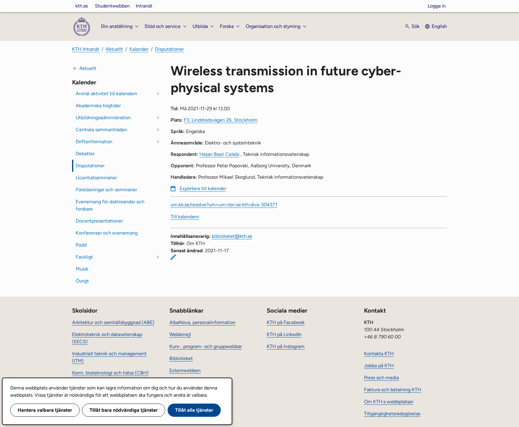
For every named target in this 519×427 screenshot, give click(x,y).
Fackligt (84, 257)
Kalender (138, 49)
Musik (82, 269)
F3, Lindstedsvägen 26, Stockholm (220, 120)
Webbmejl (180, 334)
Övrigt (82, 281)
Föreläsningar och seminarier (106, 189)
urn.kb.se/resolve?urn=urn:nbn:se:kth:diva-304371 (224, 204)
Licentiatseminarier (96, 177)
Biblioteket (181, 358)
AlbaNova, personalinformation (202, 322)
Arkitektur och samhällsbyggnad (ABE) (113, 322)
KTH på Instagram (286, 346)
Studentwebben (112, 6)
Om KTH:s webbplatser (388, 401)
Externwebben (185, 370)
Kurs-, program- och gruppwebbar (205, 346)
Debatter (85, 153)
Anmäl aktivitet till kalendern (106, 93)
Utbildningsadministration (103, 117)
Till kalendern (185, 217)
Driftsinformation (94, 141)
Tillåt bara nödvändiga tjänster (124, 410)
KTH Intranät (85, 49)
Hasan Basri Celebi (219, 154)
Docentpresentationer (99, 221)
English (439, 26)
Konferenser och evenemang (107, 233)
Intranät (144, 6)
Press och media (381, 377)
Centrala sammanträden (101, 129)
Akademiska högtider (98, 105)
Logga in (437, 6)
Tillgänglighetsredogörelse (392, 413)
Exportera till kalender (203, 188)
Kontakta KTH (379, 353)
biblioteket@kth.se (232, 236)
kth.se (81, 6)
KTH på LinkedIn (284, 334)
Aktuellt (114, 49)
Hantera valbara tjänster (45, 410)
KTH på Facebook (286, 322)
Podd (81, 245)
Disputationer (169, 49)
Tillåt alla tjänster (194, 410)
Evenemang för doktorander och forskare (110, 205)
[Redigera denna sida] (173, 257)
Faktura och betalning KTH (392, 389)
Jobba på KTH (379, 365)
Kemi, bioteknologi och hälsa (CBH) (110, 373)
